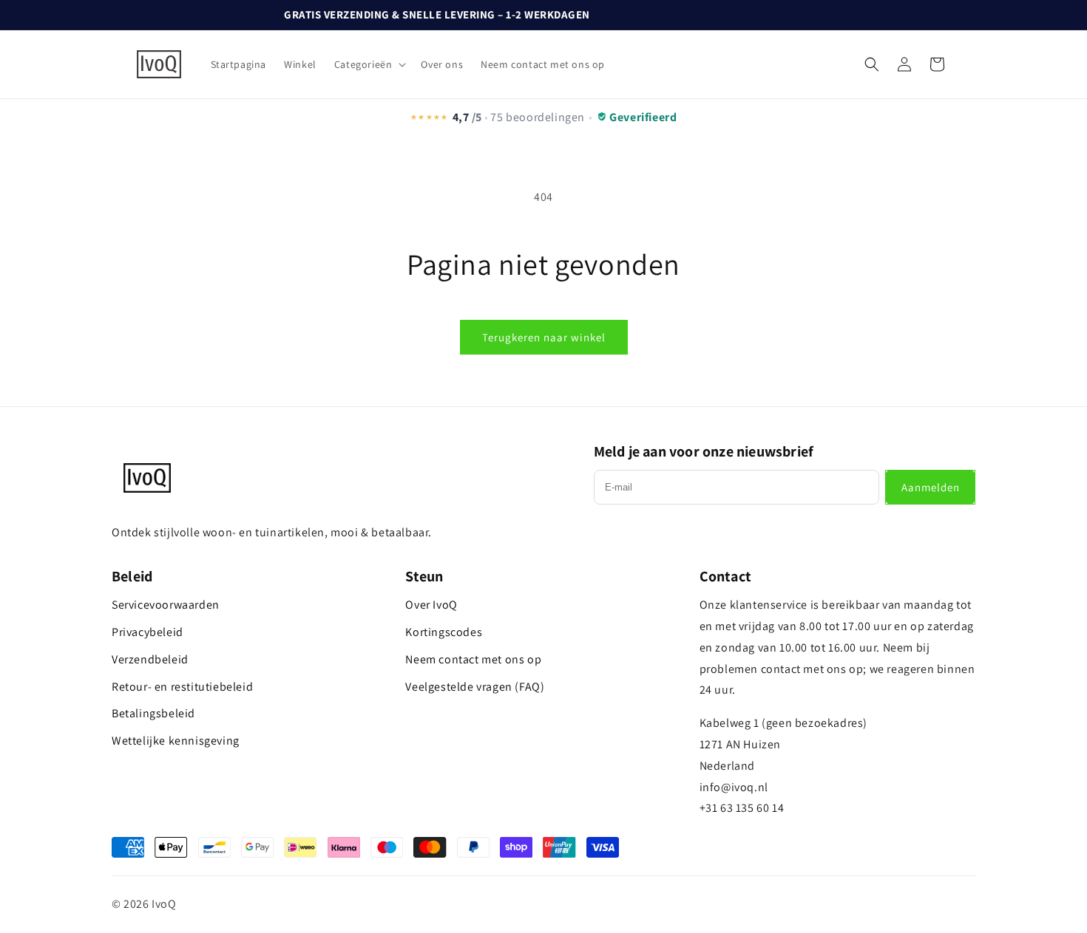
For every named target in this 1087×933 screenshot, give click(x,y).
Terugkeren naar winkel (544, 337)
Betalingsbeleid (153, 713)
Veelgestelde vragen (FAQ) (474, 686)
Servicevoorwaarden (166, 604)
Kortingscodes (443, 632)
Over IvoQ (431, 604)
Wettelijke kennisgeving (176, 740)
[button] (369, 64)
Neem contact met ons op (473, 659)
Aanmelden (930, 487)
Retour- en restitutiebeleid (182, 686)
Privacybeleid (147, 632)
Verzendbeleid (150, 659)
